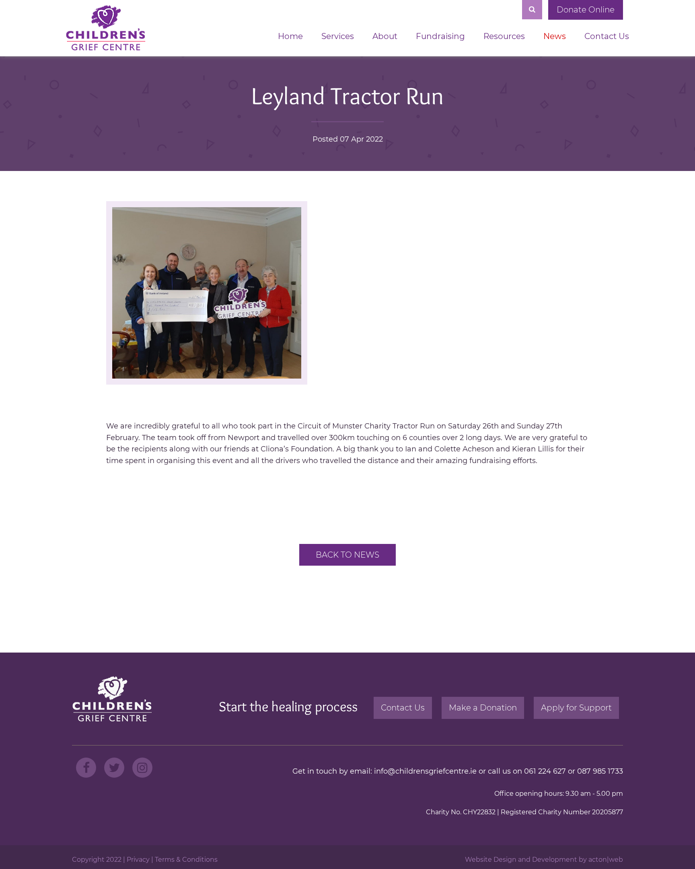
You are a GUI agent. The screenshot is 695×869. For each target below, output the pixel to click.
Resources (504, 36)
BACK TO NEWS (347, 555)
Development (554, 859)
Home (290, 36)
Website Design (490, 859)
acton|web (605, 859)
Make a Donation (483, 707)
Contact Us (606, 36)
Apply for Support (576, 707)
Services (337, 36)
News (554, 36)
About (384, 36)
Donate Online (586, 9)
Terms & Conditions (186, 859)
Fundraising (440, 36)
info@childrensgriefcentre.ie (425, 771)
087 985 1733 (600, 771)
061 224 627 (545, 771)
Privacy (138, 859)
